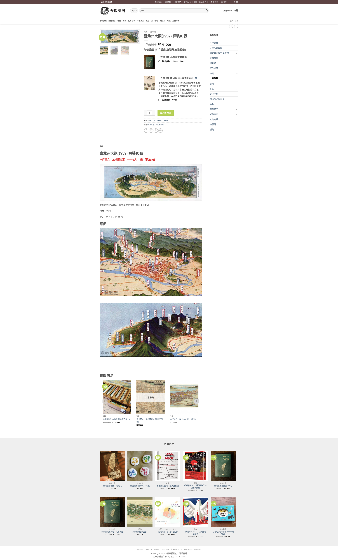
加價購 (213, 124)
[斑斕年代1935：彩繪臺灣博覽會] (195, 512)
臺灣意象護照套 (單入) (223, 486)
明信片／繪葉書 (217, 98)
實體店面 (168, 2)
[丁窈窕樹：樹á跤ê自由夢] (167, 512)
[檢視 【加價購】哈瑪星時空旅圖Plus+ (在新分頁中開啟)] (196, 78)
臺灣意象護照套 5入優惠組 (112, 532)
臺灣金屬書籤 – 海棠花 (112, 486)
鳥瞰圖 (215, 78)
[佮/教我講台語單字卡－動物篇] (223, 512)
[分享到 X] (151, 130)
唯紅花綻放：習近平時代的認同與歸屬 (195, 486)
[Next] (135, 37)
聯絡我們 (224, 2)
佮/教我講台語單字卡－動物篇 (223, 532)
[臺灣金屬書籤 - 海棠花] (112, 466)
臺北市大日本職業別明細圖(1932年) (149, 420)
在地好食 (131, 20)
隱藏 (212, 129)
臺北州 (155, 124)
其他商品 (214, 119)
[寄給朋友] (160, 130)
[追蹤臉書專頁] (232, 2)
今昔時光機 (213, 2)
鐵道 (147, 20)
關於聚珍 (158, 2)
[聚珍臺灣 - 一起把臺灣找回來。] (113, 11)
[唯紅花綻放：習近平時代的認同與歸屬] (195, 466)
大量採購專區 (216, 48)
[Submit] (207, 10)
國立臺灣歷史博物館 (219, 53)
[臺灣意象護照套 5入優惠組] (112, 512)
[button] (231, 10)
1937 (150, 124)
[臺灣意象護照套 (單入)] (223, 466)
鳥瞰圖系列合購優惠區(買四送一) (116, 419)
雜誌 (212, 88)
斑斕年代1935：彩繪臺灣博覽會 (195, 532)
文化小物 (154, 20)
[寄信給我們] (237, 2)
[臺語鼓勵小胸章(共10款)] (139, 466)
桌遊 (169, 20)
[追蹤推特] (234, 2)
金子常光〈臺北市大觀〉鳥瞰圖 (183, 419)
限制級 (213, 63)
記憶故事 (187, 2)
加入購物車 (165, 112)
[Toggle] (236, 53)
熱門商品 (112, 20)
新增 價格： (176, 61)
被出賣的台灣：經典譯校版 (168, 486)
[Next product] (231, 26)
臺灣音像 (214, 58)
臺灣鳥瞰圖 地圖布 (140, 532)
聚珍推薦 (103, 20)
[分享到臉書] (146, 130)
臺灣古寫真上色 (200, 2)
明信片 (162, 20)
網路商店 (178, 2)
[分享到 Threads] (156, 130)
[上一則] (236, 26)
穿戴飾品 (140, 20)
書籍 (119, 20)
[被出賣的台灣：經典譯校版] (167, 466)
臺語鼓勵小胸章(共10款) (140, 486)
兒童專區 (175, 20)
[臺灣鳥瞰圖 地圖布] (139, 512)
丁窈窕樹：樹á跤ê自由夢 (167, 532)
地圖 (124, 20)
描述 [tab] (101, 146)
